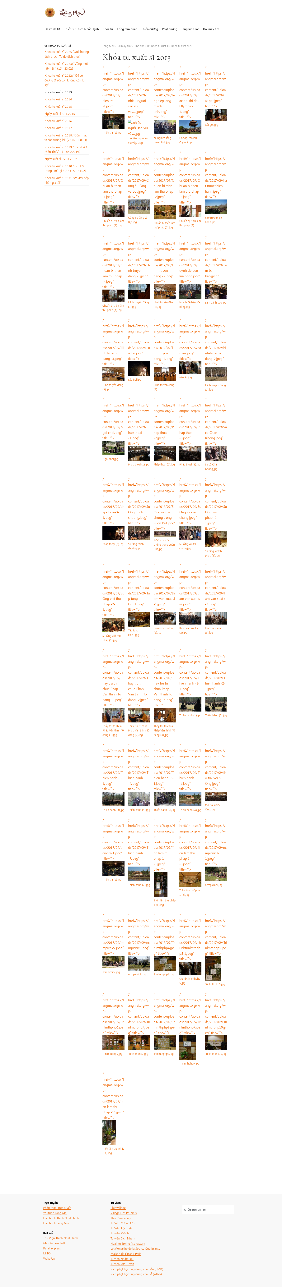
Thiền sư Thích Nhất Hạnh (81, 29)
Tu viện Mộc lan (120, 1233)
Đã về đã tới (52, 29)
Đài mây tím (211, 29)
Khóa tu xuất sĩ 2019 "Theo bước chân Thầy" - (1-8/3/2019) (66, 149)
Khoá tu (108, 29)
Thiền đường (149, 29)
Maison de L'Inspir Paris (125, 1254)
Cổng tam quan (127, 29)
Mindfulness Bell (54, 1243)
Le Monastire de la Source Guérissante (135, 1248)
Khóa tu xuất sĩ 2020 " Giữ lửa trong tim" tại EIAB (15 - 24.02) (65, 168)
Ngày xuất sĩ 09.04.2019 (61, 159)
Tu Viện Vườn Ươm (122, 1223)
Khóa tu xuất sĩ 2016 (58, 121)
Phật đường (169, 29)
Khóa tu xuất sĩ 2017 (58, 128)
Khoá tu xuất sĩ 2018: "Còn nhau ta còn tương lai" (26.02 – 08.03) (66, 137)
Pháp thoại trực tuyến (57, 1208)
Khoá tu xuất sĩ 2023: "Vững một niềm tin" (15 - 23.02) (66, 65)
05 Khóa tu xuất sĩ (58, 45)
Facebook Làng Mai (56, 1223)
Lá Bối (47, 1253)
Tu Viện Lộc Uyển (121, 1228)
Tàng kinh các (190, 29)
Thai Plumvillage (121, 1218)
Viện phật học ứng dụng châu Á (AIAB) (136, 1274)
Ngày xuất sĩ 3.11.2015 (60, 113)
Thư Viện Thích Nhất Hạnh (60, 1238)
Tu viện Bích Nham (122, 1238)
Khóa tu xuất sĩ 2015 (58, 106)
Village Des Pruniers (123, 1213)
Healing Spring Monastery (127, 1243)
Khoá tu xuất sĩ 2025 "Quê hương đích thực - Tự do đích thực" (67, 53)
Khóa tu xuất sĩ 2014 (58, 99)
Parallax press (52, 1248)
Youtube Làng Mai (55, 1213)
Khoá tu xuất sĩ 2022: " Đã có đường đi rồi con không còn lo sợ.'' (64, 80)
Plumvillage (118, 1208)
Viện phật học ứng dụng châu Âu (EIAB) (136, 1269)
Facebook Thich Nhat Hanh (61, 1218)
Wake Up (49, 1258)
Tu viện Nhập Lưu (122, 1259)
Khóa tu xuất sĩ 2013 (58, 92)
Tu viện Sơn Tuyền (122, 1264)
